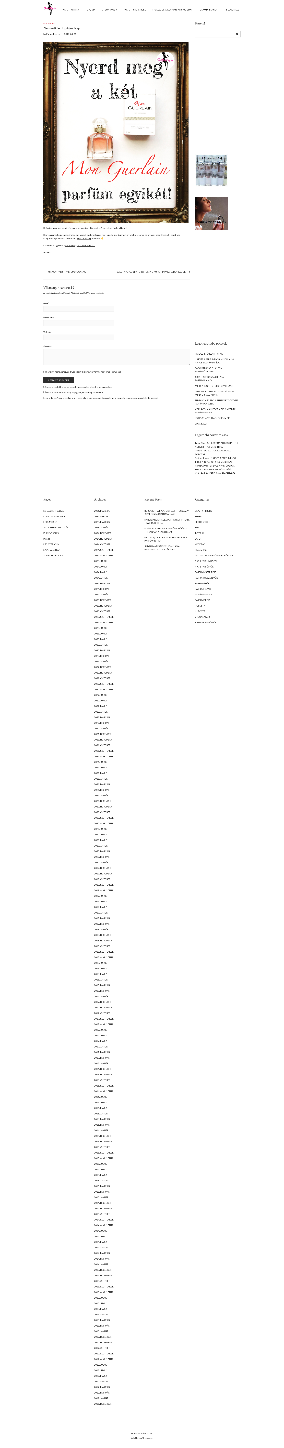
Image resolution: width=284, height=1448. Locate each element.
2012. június (100, 1370)
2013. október (102, 1281)
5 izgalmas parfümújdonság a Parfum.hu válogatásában (162, 548)
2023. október (102, 611)
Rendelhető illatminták (209, 353)
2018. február (101, 991)
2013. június (100, 1303)
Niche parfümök (204, 566)
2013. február (101, 1325)
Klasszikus (201, 550)
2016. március (102, 1119)
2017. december (102, 1002)
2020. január (101, 862)
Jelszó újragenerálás (55, 527)
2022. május (100, 706)
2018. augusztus (103, 957)
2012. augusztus (103, 1359)
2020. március (102, 851)
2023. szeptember (104, 617)
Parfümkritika (70, 10)
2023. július (100, 628)
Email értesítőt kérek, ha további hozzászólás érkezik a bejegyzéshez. (79, 387)
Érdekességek (202, 522)
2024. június (100, 566)
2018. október (102, 946)
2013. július (100, 1297)
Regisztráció (51, 544)
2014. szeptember (104, 1219)
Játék (198, 538)
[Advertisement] (211, 93)
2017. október (102, 1013)
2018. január (101, 996)
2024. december (102, 533)
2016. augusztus (103, 1091)
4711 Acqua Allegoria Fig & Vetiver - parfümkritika (216, 411)
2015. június (100, 1169)
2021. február (101, 790)
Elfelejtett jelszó (53, 511)
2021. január (101, 795)
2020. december (102, 801)
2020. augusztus (103, 823)
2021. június (100, 767)
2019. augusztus (103, 890)
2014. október (102, 1214)
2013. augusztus (103, 1292)
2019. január (101, 929)
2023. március (102, 650)
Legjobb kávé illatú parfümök (212, 418)
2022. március (102, 717)
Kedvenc (200, 544)
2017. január (101, 1063)
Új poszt (200, 611)
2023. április (101, 644)
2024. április (101, 578)
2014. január (101, 1264)
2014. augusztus (103, 1225)
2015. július (100, 1164)
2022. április (101, 711)
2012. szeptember (104, 1353)
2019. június (100, 901)
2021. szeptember (104, 751)
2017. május (100, 1041)
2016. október (102, 1080)
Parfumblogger (202, 458)
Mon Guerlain (83, 238)
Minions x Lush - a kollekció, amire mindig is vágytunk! (215, 393)
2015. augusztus (103, 1158)
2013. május (100, 1309)
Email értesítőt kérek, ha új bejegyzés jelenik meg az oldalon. (74, 392)
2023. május (100, 639)
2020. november (103, 806)
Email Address (49, 317)
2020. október (102, 812)
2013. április (101, 1314)
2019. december (102, 868)
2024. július (100, 561)
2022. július (100, 695)
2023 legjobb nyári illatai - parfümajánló (210, 379)
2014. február (101, 1258)
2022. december (102, 667)
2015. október (102, 1147)
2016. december (102, 1069)
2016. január (101, 1130)
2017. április (101, 1046)
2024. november (103, 538)
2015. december (102, 1136)
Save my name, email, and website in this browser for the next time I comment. (83, 372)
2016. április (101, 1113)
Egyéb (198, 516)
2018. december (102, 935)
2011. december (102, 1404)
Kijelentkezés (51, 533)
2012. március (102, 1387)
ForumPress (50, 522)
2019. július (100, 896)
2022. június (100, 700)
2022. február (101, 723)
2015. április (101, 1180)
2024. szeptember (104, 550)
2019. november (103, 873)
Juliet (133, 1438)
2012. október (102, 1348)
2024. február (101, 589)
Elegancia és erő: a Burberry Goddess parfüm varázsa (216, 402)
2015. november (103, 1141)
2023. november (103, 605)
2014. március (102, 1253)
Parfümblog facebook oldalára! (80, 245)
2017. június (100, 1035)
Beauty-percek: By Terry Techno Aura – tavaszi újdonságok (151, 272)
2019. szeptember (104, 884)
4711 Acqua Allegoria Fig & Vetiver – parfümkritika (165, 539)
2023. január (101, 661)
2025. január (101, 527)
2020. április (101, 845)
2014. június (100, 1236)
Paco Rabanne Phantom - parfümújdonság (209, 370)
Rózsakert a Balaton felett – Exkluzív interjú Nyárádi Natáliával (166, 512)
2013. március (102, 1320)
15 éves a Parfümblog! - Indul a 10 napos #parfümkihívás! (214, 361)
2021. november (103, 739)
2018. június (100, 968)
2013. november (103, 1275)
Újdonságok (109, 10)
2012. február (101, 1392)
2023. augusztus (103, 622)
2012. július (100, 1364)
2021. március (102, 784)
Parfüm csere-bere (135, 10)
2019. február (101, 924)
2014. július (100, 1231)
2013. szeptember (104, 1286)
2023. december (102, 600)
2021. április (101, 778)
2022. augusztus (103, 689)
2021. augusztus (103, 756)
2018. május (100, 974)
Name (46, 303)
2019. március (102, 918)
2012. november (103, 1342)
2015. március (102, 1186)
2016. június (100, 1102)
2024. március (102, 583)
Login (46, 538)
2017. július (100, 1030)
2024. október (102, 544)
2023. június (100, 633)
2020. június (100, 834)
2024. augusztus (103, 555)
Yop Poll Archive (53, 555)
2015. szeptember (104, 1152)
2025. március (102, 522)
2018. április (101, 979)
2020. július (100, 829)
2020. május (100, 840)
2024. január (101, 594)
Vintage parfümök (205, 622)
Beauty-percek (208, 10)
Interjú (199, 533)
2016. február (101, 1124)
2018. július (100, 963)
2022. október (102, 678)
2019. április (101, 912)
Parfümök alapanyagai (223, 473)
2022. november (103, 672)
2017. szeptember (104, 1018)
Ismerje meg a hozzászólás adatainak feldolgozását (133, 398)
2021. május (100, 773)
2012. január (101, 1398)
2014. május (100, 1242)
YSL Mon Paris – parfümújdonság (67, 272)
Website (47, 332)
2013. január (101, 1331)
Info (197, 527)
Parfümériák (202, 583)
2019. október (102, 879)
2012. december (102, 1337)
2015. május (100, 1175)
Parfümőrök (202, 600)
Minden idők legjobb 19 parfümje (214, 386)
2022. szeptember (104, 684)
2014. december (102, 1203)
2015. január (101, 1197)
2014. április (101, 1247)
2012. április (101, 1381)
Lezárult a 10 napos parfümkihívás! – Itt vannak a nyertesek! (165, 530)
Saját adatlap (51, 550)
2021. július (100, 762)
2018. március (102, 985)
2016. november (103, 1074)
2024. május (100, 572)
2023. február (101, 656)
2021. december (102, 734)
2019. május (100, 907)
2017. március (102, 1052)
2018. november (103, 940)
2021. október (102, 745)
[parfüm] (211, 213)
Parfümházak (203, 589)
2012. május (100, 1376)
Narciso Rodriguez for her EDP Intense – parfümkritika (166, 521)
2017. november (103, 1007)
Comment (47, 346)
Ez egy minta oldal (54, 516)
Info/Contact (232, 10)
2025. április (101, 516)
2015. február (101, 1191)
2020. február (101, 857)
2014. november (103, 1208)
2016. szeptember (104, 1085)
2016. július (100, 1097)
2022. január (101, 728)
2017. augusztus (103, 1024)
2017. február (101, 1057)
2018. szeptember (104, 951)
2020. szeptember (104, 818)
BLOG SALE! (201, 423)
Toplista (90, 10)
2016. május (100, 1108)
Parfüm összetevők (206, 578)
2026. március (102, 511)
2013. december (102, 1270)
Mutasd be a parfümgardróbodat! (173, 10)
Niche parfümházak (206, 561)
